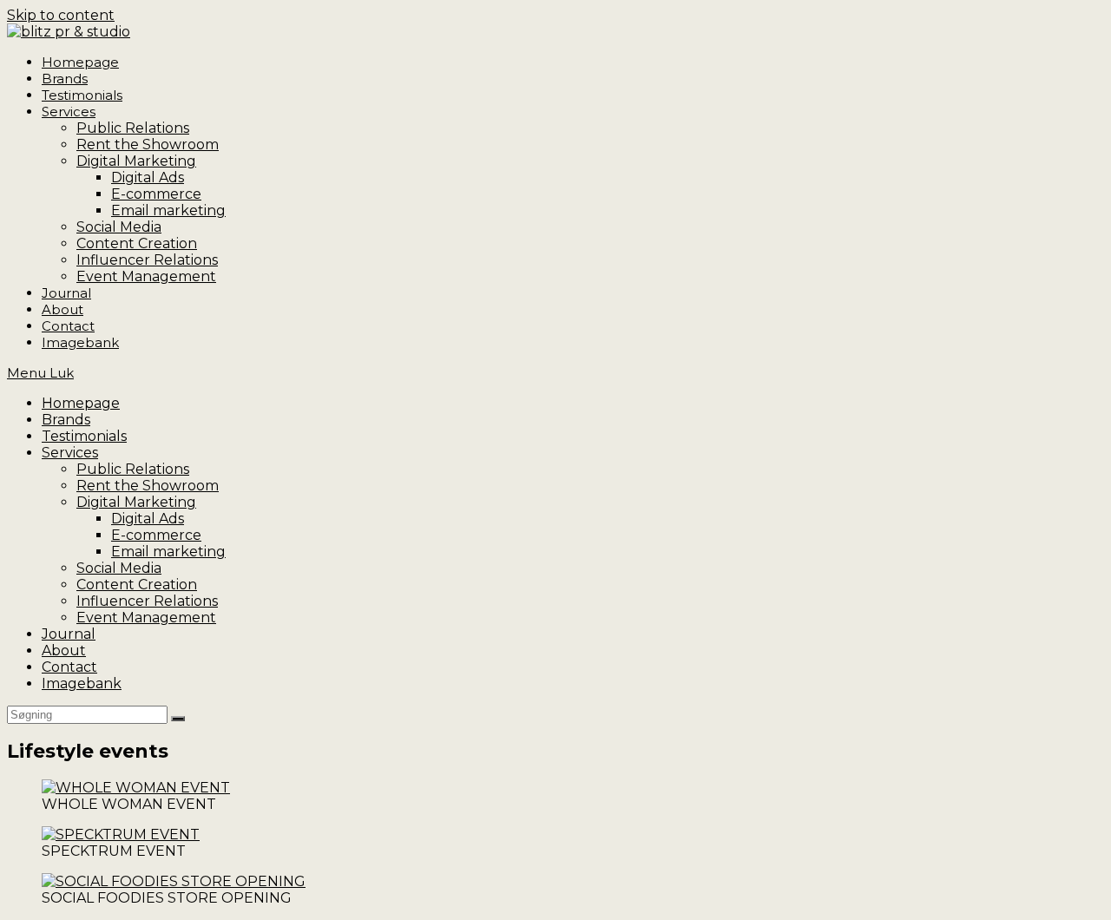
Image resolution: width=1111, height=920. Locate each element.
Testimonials (84, 436)
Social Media (118, 568)
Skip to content (61, 15)
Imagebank (82, 683)
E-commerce (156, 535)
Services (70, 452)
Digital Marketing (136, 502)
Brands (66, 419)
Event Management (146, 617)
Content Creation (136, 584)
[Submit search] (178, 718)
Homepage (81, 403)
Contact (69, 667)
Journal (68, 634)
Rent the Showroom (147, 485)
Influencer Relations (147, 601)
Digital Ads (147, 518)
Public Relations (132, 469)
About (64, 650)
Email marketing (168, 551)
